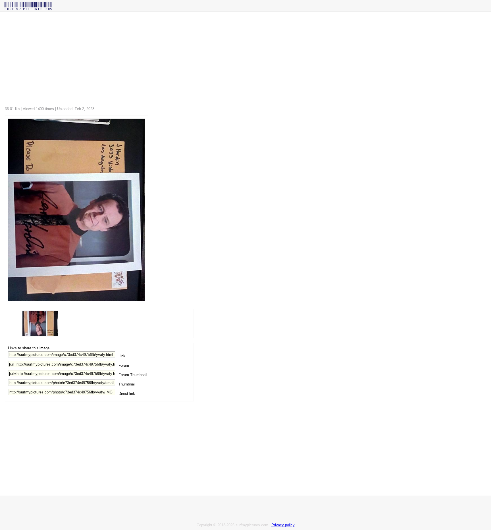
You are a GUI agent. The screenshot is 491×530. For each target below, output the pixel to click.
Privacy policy (283, 525)
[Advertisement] (175, 60)
